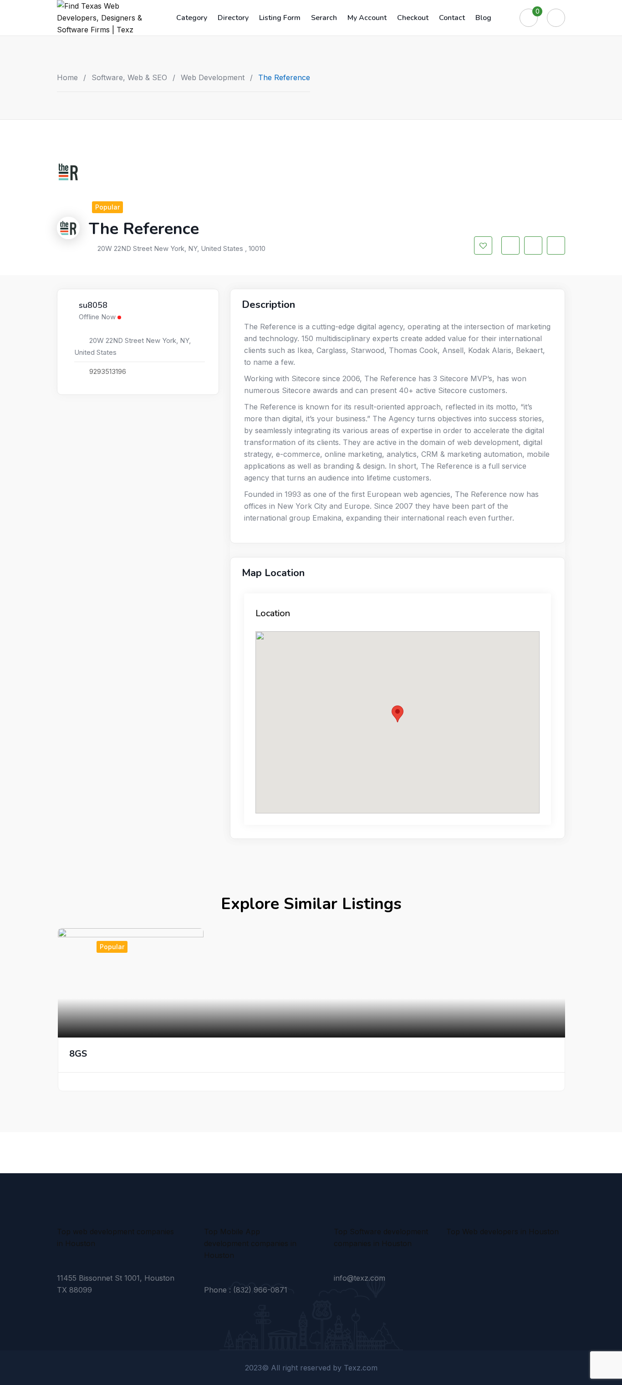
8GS (78, 1054)
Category (191, 18)
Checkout (412, 18)
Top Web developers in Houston (502, 1231)
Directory (233, 18)
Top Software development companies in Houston (381, 1237)
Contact (452, 18)
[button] (397, 713)
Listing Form (280, 18)
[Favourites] (529, 18)
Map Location (273, 573)
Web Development (213, 77)
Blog (483, 18)
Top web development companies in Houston (115, 1237)
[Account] (556, 18)
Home (67, 77)
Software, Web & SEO (129, 77)
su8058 (93, 306)
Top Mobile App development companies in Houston (250, 1243)
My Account (367, 18)
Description (268, 305)
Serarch (324, 18)
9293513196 (107, 371)
